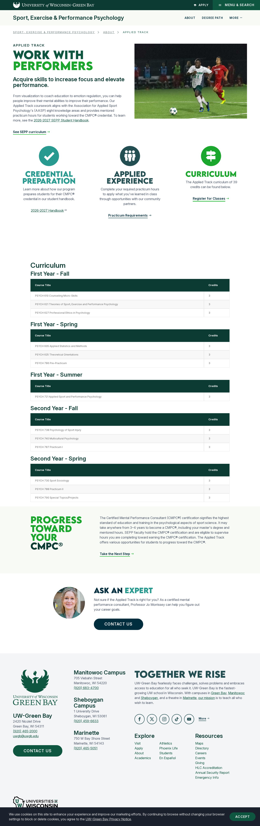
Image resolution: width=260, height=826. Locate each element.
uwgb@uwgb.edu (26, 736)
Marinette (190, 698)
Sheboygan (149, 698)
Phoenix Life (168, 748)
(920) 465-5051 (86, 748)
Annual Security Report (212, 773)
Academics (142, 758)
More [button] (234, 18)
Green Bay (218, 693)
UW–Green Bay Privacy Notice (108, 819)
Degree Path (212, 18)
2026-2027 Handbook (47, 210)
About (190, 18)
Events (200, 758)
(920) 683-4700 (86, 688)
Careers (201, 753)
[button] (130, 215)
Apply (204, 5)
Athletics (165, 743)
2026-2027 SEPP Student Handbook (61, 120)
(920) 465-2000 (25, 731)
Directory (202, 748)
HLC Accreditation (208, 768)
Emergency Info (207, 777)
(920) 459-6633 (86, 721)
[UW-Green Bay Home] (47, 5)
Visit (137, 743)
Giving (199, 763)
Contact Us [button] (118, 624)
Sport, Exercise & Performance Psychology (68, 18)
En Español (167, 758)
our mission (206, 698)
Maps (199, 743)
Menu (239, 5)
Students (165, 753)
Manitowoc (236, 693)
